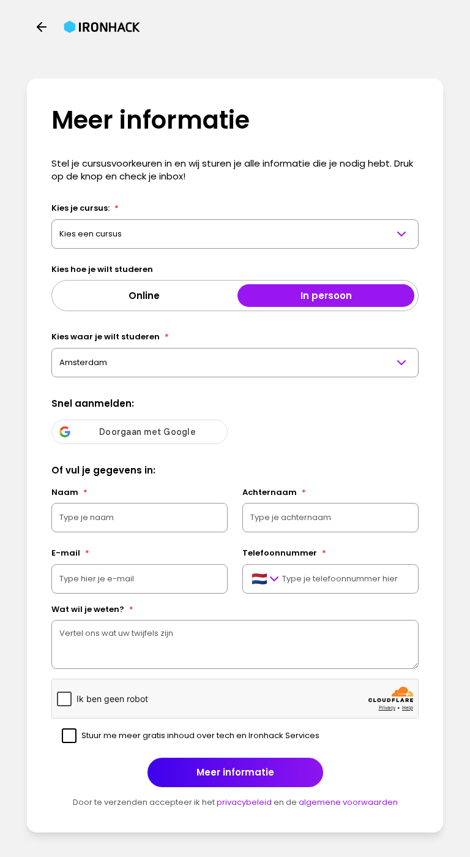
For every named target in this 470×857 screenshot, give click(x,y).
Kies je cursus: (85, 208)
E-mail (70, 553)
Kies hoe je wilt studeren (102, 269)
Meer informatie (235, 772)
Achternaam (274, 492)
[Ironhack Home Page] (102, 27)
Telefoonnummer (284, 553)
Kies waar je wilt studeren (110, 336)
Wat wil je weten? (92, 609)
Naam (69, 492)
